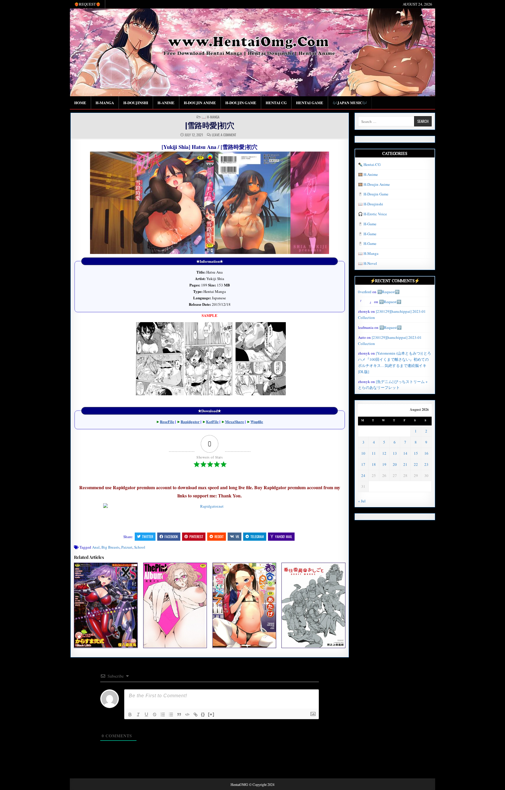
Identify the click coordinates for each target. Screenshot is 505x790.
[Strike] (155, 714)
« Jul (362, 501)
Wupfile (256, 421)
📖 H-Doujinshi (370, 204)
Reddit (219, 536)
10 (363, 453)
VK (237, 536)
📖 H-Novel (367, 263)
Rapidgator (190, 421)
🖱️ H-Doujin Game (373, 194)
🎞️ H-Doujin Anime (374, 184)
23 (426, 464)
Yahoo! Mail (283, 536)
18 (374, 464)
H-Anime (166, 102)
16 (426, 453)
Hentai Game (309, 102)
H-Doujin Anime (200, 102)
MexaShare (234, 421)
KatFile (212, 421)
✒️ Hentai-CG (369, 164)
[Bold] (130, 714)
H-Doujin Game (240, 102)
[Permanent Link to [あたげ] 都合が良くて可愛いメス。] (244, 605)
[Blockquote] (179, 714)
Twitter (147, 536)
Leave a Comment (224, 135)
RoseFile (167, 421)
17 (363, 464)
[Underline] (146, 714)
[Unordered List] (171, 714)
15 (416, 453)
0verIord (364, 291)
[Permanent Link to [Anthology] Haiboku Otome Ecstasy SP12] (105, 605)
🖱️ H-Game (367, 223)
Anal (96, 547)
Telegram (257, 536)
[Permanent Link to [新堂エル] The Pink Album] (175, 605)
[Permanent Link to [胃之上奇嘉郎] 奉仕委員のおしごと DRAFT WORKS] (313, 605)
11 (374, 453)
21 (405, 464)
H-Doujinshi (135, 102)
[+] (211, 714)
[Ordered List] (163, 714)
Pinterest (196, 536)
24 (363, 475)
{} (203, 714)
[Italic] (138, 714)
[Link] (195, 714)
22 (416, 464)
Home (80, 102)
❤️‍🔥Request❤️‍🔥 (87, 4)
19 (384, 464)
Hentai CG (276, 102)
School (139, 547)
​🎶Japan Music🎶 (350, 102)
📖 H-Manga (210, 117)
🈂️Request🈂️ (388, 291)
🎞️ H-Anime (368, 174)
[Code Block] (187, 714)
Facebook (171, 536)
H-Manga (105, 102)
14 (405, 453)
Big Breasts (110, 547)
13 (395, 453)
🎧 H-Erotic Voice (372, 214)
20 (395, 464)
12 (384, 453)
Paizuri (126, 547)
